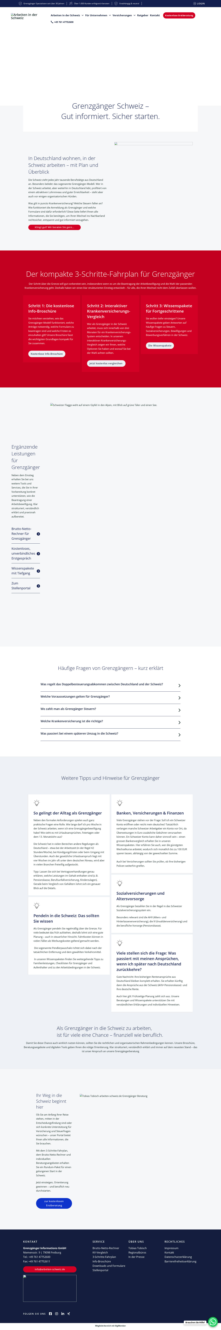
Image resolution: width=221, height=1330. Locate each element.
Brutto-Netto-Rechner (106, 1248)
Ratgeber (142, 15)
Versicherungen (122, 15)
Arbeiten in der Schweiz (65, 15)
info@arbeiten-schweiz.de (50, 1269)
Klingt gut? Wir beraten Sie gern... (54, 227)
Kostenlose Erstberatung (179, 15)
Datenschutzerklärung (178, 1257)
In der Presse (136, 1257)
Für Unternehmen (96, 15)
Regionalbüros (137, 1252)
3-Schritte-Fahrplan (104, 1257)
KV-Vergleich (100, 1252)
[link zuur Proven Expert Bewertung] (50, 1288)
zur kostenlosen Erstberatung (54, 1203)
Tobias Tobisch (137, 1248)
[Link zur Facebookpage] (50, 1314)
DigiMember (120, 1325)
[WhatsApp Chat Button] (213, 1322)
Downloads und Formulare (109, 1266)
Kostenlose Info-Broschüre (47, 353)
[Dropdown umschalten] (83, 15)
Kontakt (155, 15)
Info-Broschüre (102, 1261)
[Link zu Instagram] (56, 1314)
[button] (25, 534)
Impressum (171, 1248)
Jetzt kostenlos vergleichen (106, 363)
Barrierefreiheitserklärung (180, 1261)
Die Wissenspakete (160, 345)
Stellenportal (100, 1270)
